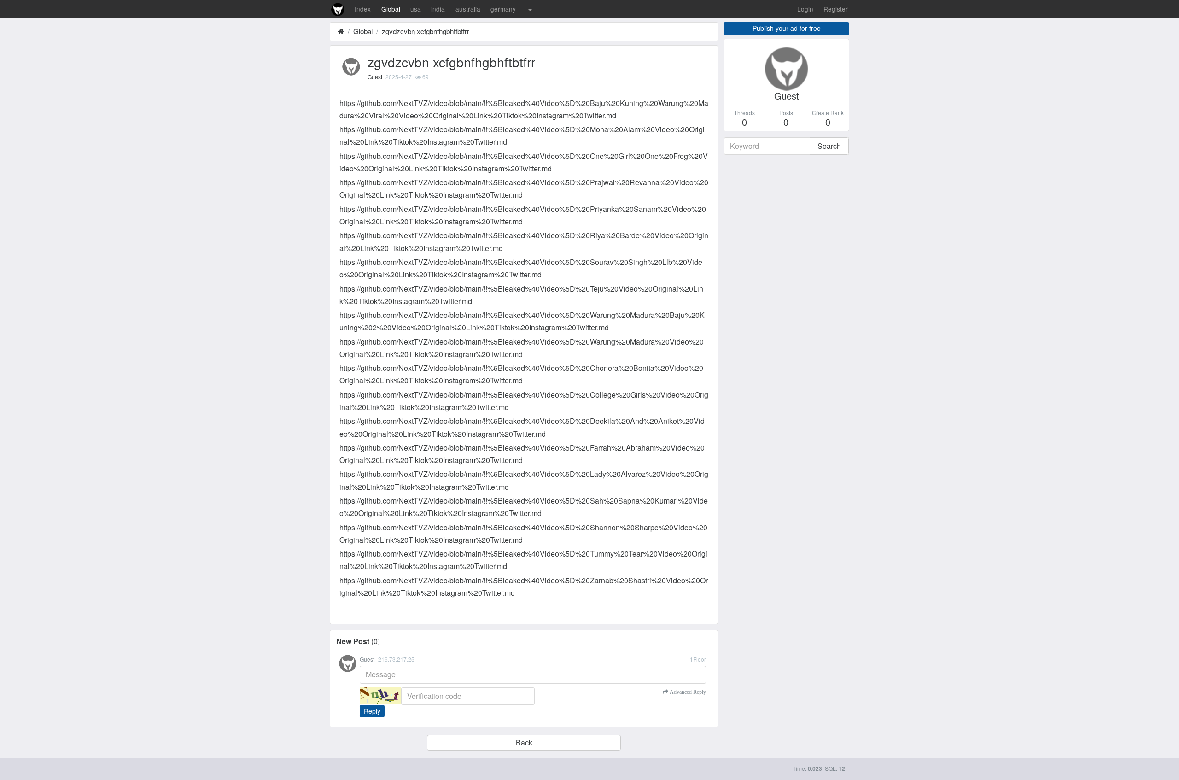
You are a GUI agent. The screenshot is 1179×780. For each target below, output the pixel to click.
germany (503, 8)
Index (363, 8)
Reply (372, 710)
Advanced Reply (687, 692)
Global (390, 8)
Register (835, 8)
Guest (375, 77)
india (438, 8)
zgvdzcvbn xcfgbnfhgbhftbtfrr (425, 31)
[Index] (341, 31)
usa (415, 8)
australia (467, 8)
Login (805, 8)
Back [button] (524, 742)
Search (829, 146)
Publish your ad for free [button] (787, 28)
